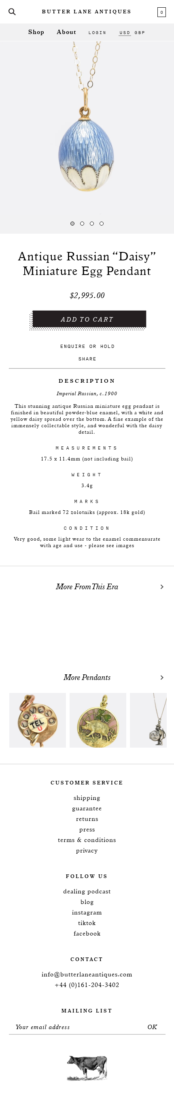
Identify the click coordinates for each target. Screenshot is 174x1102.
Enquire (72, 346)
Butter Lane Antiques (87, 12)
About (66, 32)
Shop (36, 32)
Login (97, 32)
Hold (107, 346)
